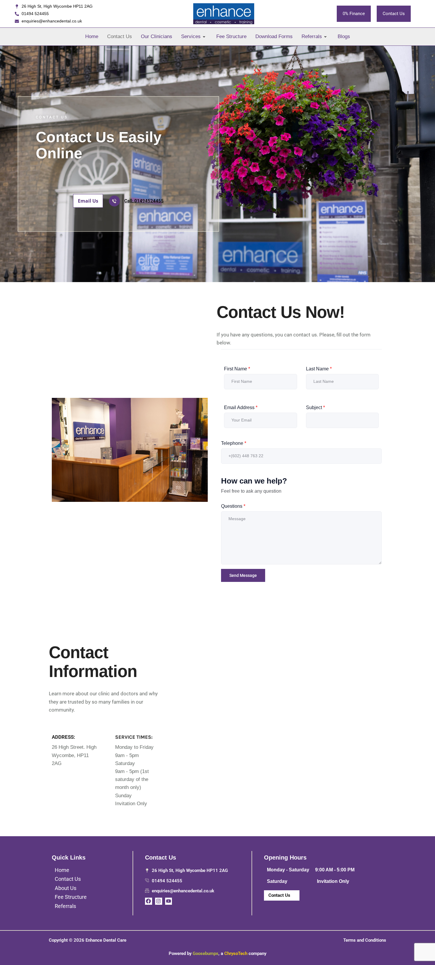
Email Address (240, 407)
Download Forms (274, 36)
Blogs (344, 36)
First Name (237, 368)
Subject (315, 407)
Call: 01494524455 (144, 201)
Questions (233, 506)
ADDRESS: (63, 737)
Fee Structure (231, 36)
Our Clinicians (156, 36)
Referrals (312, 36)
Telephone (233, 443)
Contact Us (119, 36)
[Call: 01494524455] (114, 201)
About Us (65, 888)
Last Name (319, 368)
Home (91, 36)
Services (191, 36)
